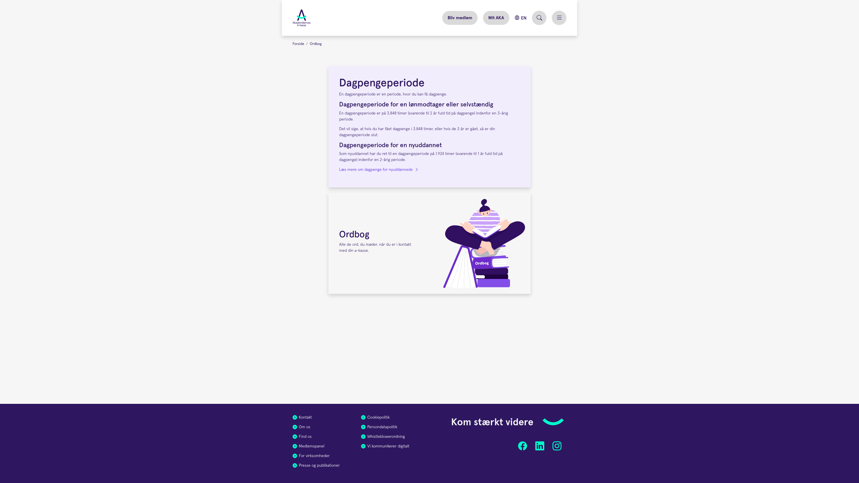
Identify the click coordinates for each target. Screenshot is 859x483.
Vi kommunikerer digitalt (388, 446)
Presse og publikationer (319, 466)
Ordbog (316, 44)
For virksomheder (314, 456)
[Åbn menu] (559, 18)
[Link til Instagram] (557, 446)
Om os (304, 427)
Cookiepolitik (378, 417)
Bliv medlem (460, 18)
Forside (298, 44)
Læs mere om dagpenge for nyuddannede (376, 170)
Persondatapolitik (382, 427)
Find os (305, 437)
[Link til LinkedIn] (539, 446)
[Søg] (539, 18)
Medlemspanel (311, 446)
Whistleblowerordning (386, 437)
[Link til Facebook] (522, 446)
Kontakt (305, 417)
